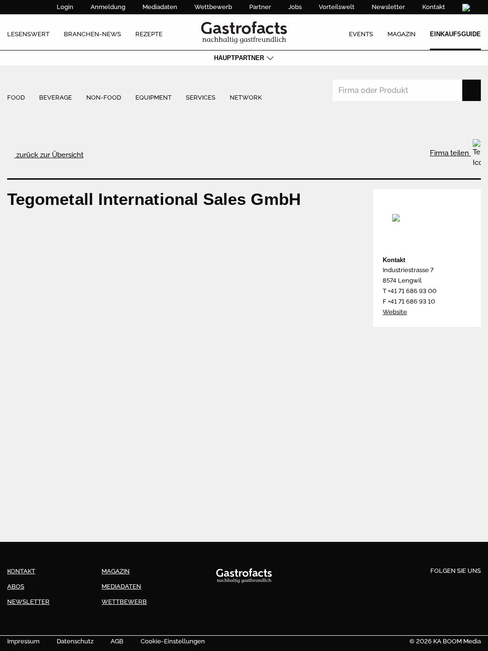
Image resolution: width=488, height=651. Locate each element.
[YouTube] (473, 586)
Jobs (295, 6)
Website (395, 311)
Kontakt (433, 6)
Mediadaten (159, 6)
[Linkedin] (455, 586)
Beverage (55, 97)
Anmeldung (108, 6)
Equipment (153, 97)
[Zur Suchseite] (467, 7)
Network (246, 97)
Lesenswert (28, 34)
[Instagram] (438, 586)
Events (361, 34)
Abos (15, 586)
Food (16, 97)
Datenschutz (75, 641)
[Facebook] (421, 586)
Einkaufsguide (455, 34)
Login (65, 6)
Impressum (23, 641)
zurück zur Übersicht (48, 155)
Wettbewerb (213, 6)
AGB (117, 641)
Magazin (401, 34)
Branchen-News (92, 34)
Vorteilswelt (337, 6)
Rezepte (149, 34)
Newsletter (388, 6)
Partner (260, 6)
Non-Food (103, 97)
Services (200, 97)
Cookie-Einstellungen (173, 641)
